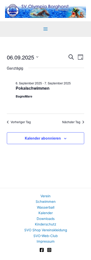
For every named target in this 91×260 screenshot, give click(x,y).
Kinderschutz (45, 224)
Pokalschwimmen (33, 88)
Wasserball (45, 207)
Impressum (46, 241)
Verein (45, 196)
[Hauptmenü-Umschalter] (45, 29)
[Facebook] (41, 250)
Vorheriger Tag (21, 122)
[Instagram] (49, 250)
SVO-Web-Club (45, 236)
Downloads (46, 219)
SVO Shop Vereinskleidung (45, 230)
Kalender (45, 213)
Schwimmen (46, 202)
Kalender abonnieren (43, 138)
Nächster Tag (71, 122)
